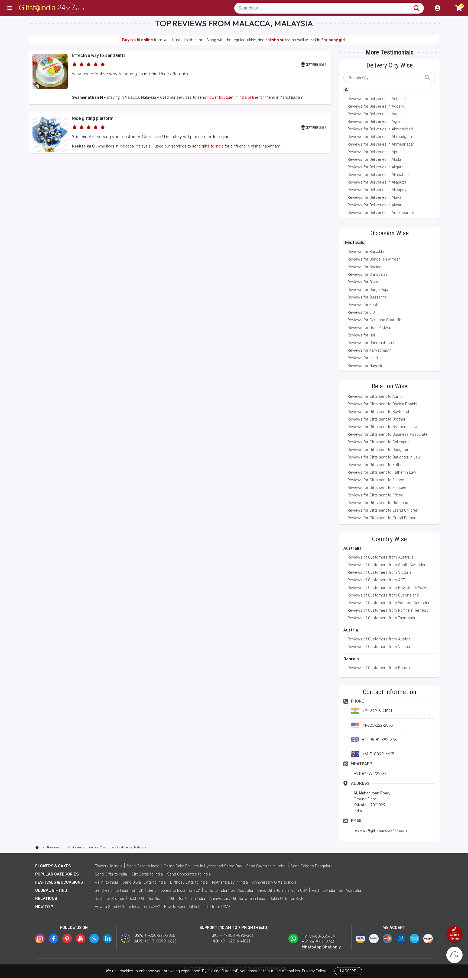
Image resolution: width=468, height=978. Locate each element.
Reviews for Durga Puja (367, 289)
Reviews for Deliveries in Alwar (374, 205)
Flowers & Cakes (53, 866)
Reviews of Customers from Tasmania (381, 618)
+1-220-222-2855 (159, 935)
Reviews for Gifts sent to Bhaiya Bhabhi (382, 404)
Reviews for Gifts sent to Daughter (377, 449)
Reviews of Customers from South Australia (386, 565)
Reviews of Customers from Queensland (383, 595)
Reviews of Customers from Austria (379, 639)
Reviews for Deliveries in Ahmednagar (380, 144)
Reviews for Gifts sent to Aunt (374, 396)
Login (437, 8)
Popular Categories (57, 874)
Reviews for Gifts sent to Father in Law (381, 472)
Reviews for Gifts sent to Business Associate (387, 434)
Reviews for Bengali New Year (373, 259)
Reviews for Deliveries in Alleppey (376, 190)
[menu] (9, 8)
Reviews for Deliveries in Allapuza (376, 182)
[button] (30, 163)
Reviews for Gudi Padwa (368, 327)
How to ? (44, 907)
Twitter (94, 938)
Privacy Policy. (314, 971)
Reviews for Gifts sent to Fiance (375, 480)
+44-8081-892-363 (236, 935)
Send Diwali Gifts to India (144, 882)
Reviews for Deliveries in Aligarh (375, 167)
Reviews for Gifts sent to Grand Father (381, 518)
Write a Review (454, 936)
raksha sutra (278, 40)
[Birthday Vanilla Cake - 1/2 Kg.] (50, 87)
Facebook (53, 938)
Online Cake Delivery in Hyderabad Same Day (203, 866)
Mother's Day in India (230, 882)
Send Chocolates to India (189, 874)
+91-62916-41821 (235, 941)
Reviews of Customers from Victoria (379, 572)
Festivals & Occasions (59, 882)
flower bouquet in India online (232, 97)
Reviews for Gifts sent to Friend (375, 495)
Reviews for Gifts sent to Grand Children (382, 510)
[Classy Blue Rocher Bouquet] (50, 150)
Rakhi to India (106, 882)
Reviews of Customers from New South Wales (387, 587)
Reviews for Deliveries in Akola (374, 159)
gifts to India (212, 146)
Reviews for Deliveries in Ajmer (374, 152)
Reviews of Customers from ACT (376, 580)
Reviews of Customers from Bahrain (379, 668)
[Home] (37, 847)
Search (416, 8)
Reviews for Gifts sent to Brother (376, 419)
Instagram (40, 938)
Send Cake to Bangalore (312, 866)
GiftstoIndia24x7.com (52, 8)
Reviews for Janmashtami (370, 343)
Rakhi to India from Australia (336, 890)
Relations (46, 898)
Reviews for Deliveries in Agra (373, 121)
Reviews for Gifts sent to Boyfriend (378, 411)
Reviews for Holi (361, 335)
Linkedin (107, 938)
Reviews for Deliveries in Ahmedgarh (379, 136)
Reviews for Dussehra (366, 297)
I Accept (348, 971)
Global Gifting (51, 890)
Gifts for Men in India (187, 898)
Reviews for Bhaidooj (365, 267)
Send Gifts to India (111, 874)
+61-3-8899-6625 (160, 941)
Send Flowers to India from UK (174, 890)
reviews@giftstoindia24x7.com (380, 830)
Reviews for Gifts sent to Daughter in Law (384, 457)
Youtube (80, 938)
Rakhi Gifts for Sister (147, 898)
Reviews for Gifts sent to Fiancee (376, 487)
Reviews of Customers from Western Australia (388, 603)
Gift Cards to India (147, 874)
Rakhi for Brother (109, 898)
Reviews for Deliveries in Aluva (374, 197)
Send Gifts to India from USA (282, 890)
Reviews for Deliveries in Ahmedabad (380, 129)
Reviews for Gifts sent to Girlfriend (377, 503)
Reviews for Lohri (362, 358)
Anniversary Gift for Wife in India (237, 898)
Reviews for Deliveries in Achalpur (377, 99)
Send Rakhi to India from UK (119, 890)
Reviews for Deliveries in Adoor (374, 114)
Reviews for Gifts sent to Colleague (378, 442)
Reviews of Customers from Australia (380, 557)
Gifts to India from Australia (229, 890)
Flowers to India (108, 866)
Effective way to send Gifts (99, 55)
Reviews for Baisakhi (365, 251)
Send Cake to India (143, 866)
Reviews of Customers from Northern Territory (387, 610)
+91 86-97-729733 (318, 941)
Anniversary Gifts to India (274, 882)
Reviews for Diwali (363, 282)
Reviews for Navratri (365, 365)
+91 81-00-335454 (318, 936)
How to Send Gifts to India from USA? (127, 907)
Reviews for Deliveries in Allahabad (378, 174)
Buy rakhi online (137, 40)
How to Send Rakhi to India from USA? (197, 907)
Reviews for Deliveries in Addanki (376, 106)
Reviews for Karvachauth (369, 350)
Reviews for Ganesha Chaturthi (374, 320)
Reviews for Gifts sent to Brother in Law (382, 427)
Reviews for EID (361, 312)
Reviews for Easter (364, 305)
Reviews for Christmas (367, 274)
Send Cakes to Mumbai (266, 866)
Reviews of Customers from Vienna (378, 646)
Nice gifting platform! (93, 118)
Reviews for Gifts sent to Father (375, 465)
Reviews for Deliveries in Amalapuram (380, 212)
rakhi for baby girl (327, 40)
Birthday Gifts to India (189, 882)
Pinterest (67, 938)
